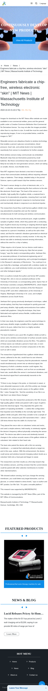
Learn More (12, 634)
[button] (31, 3)
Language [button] (43, 3)
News (15, 66)
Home (6, 66)
